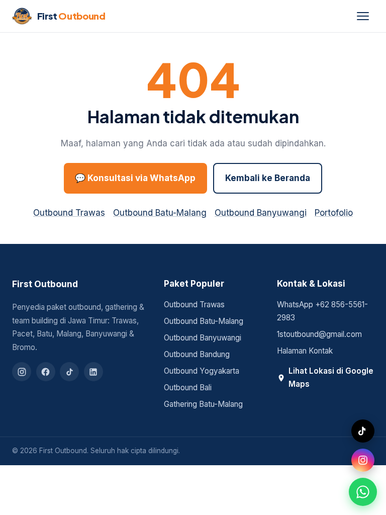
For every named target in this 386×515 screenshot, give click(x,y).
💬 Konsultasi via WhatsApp (135, 178)
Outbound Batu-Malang (160, 213)
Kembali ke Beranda (267, 178)
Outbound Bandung (197, 354)
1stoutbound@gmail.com (319, 334)
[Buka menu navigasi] (363, 16)
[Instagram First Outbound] (362, 460)
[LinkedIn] (93, 371)
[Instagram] (21, 371)
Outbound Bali (188, 387)
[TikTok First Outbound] (362, 431)
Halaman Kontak (305, 351)
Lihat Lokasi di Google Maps (330, 377)
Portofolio (334, 213)
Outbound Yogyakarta (201, 371)
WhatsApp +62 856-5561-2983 (322, 311)
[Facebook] (45, 371)
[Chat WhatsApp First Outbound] (363, 492)
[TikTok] (69, 371)
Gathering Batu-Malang (203, 404)
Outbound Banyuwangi (261, 213)
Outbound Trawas (69, 213)
